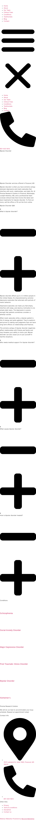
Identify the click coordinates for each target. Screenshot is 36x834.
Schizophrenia (6, 613)
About (6, 8)
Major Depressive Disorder (12, 647)
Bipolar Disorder (7, 681)
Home (6, 6)
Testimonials (8, 17)
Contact (6, 21)
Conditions (7, 14)
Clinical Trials (8, 12)
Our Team (7, 10)
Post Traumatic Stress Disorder (14, 664)
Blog (5, 19)
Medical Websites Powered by (17, 819)
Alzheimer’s (5, 698)
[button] (18, 58)
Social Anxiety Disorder (10, 630)
